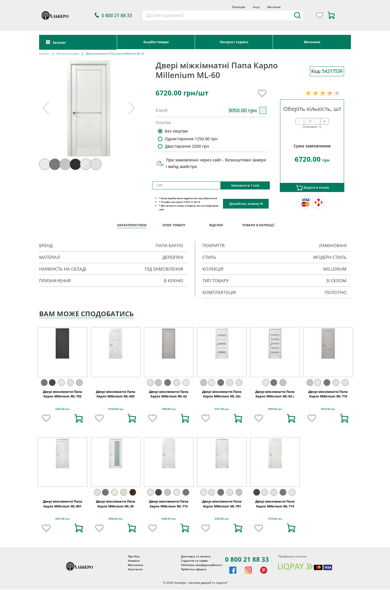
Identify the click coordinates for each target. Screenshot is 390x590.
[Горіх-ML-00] (132, 492)
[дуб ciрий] (44, 382)
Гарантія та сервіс (194, 561)
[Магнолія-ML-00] (123, 492)
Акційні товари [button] (156, 42)
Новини (134, 561)
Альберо (44, 53)
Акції (256, 7)
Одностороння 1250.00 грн (191, 138)
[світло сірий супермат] (70, 382)
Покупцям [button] (238, 7)
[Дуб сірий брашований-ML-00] (105, 492)
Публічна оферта (193, 569)
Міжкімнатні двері (68, 53)
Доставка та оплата (196, 556)
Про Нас (134, 556)
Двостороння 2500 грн (187, 146)
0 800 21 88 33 (247, 559)
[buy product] (79, 418)
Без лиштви (176, 131)
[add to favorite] (46, 418)
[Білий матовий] (176, 382)
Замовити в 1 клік (245, 185)
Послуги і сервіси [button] (234, 42)
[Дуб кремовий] (79, 382)
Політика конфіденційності (201, 565)
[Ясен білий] (61, 382)
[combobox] (222, 15)
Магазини (274, 7)
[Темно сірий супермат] (52, 382)
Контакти (135, 569)
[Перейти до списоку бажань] (319, 15)
